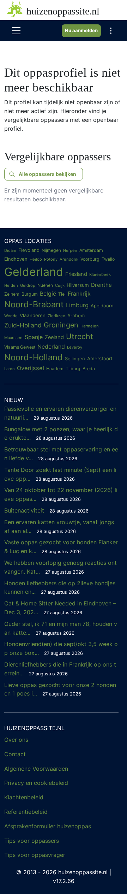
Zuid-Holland (23, 325)
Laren (9, 368)
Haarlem (55, 368)
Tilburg (73, 368)
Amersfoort (100, 358)
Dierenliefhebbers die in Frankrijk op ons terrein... (60, 669)
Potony (51, 259)
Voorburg (89, 259)
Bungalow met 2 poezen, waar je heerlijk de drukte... (61, 434)
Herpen (70, 250)
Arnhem (76, 315)
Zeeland (54, 337)
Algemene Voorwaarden (36, 768)
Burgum (30, 294)
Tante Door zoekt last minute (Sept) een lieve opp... (60, 474)
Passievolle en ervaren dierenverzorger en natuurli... (60, 413)
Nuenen (45, 285)
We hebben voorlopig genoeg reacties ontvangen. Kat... (60, 567)
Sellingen (75, 358)
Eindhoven (16, 259)
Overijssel (30, 368)
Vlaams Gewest (19, 347)
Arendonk (69, 259)
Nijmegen (51, 250)
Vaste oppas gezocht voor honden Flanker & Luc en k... (61, 547)
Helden (11, 285)
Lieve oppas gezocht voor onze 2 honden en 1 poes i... (60, 689)
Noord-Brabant (34, 304)
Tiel (62, 294)
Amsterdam (91, 250)
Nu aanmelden (81, 30)
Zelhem (11, 294)
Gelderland (33, 272)
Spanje (34, 337)
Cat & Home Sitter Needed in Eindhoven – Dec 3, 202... (60, 608)
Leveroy (74, 347)
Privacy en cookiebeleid (36, 782)
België (48, 293)
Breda (89, 368)
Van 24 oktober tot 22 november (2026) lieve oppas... (60, 494)
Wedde (11, 315)
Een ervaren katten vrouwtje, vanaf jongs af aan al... (59, 526)
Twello (108, 259)
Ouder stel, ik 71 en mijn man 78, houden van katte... (60, 628)
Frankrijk (79, 293)
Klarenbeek (100, 274)
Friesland (76, 274)
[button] (111, 31)
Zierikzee (56, 315)
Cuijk (60, 285)
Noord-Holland (33, 357)
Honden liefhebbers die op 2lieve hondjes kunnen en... (59, 588)
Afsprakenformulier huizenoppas (47, 826)
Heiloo (36, 259)
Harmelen (89, 326)
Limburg (77, 305)
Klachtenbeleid (23, 797)
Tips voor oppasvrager (34, 854)
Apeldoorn (102, 305)
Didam (10, 250)
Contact (15, 754)
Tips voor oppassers (31, 840)
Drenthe (101, 285)
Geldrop (27, 285)
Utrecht (79, 336)
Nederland (51, 346)
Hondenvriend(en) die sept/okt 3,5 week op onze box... (61, 648)
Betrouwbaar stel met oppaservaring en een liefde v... (61, 454)
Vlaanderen (33, 315)
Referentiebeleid (26, 811)
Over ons (16, 739)
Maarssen (13, 337)
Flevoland (29, 250)
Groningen (61, 325)
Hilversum (78, 285)
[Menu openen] (16, 31)
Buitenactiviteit (46, 510)
